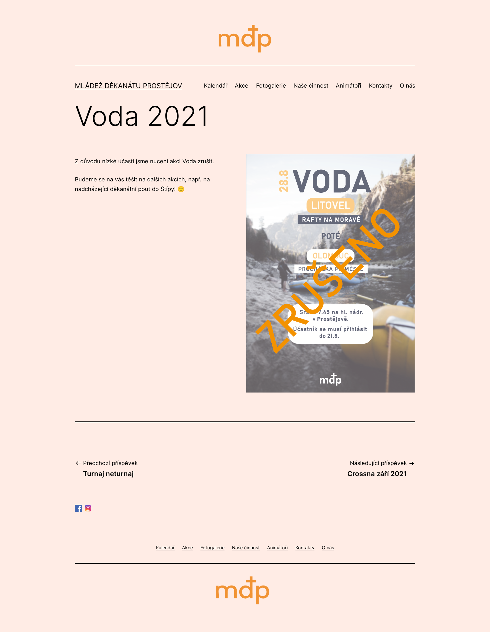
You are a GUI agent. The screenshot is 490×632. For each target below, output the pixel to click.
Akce (241, 85)
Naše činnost (310, 85)
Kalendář (215, 85)
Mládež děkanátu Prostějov (128, 86)
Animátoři (348, 85)
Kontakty (380, 85)
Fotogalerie (271, 85)
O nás (407, 85)
